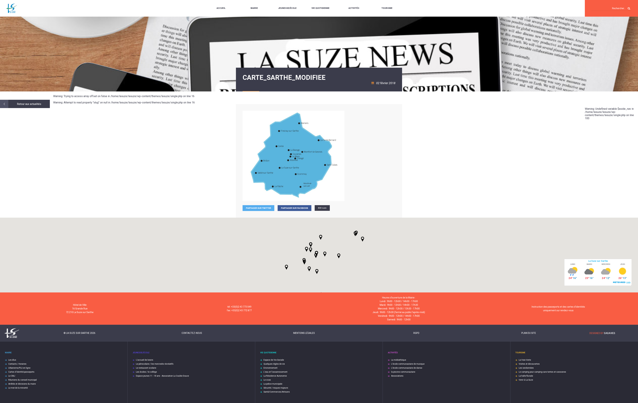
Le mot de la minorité (18, 388)
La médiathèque (398, 360)
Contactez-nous (192, 333)
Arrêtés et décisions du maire (22, 384)
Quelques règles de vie (274, 364)
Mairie (254, 8)
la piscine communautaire (403, 372)
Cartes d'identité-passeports (21, 372)
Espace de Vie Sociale (274, 360)
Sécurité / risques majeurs (276, 388)
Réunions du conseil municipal (22, 380)
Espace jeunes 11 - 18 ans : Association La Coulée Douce (162, 376)
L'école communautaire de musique (408, 364)
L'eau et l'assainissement (275, 372)
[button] (324, 254)
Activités (353, 8)
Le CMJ (11, 376)
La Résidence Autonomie (275, 376)
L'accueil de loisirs (144, 360)
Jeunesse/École (287, 8)
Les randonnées (526, 368)
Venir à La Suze (526, 380)
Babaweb (609, 333)
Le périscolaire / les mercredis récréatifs (154, 364)
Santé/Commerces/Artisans (277, 392)
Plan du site (528, 333)
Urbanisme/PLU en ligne (19, 368)
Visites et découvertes (529, 364)
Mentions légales (304, 333)
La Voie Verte (525, 360)
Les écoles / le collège (146, 372)
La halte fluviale (526, 376)
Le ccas (267, 380)
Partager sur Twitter (258, 208)
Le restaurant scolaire (146, 368)
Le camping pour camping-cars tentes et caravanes (542, 372)
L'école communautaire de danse (406, 368)
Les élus (12, 360)
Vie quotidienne (320, 8)
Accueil (220, 8)
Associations (397, 376)
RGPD (416, 333)
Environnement (270, 368)
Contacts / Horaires (17, 364)
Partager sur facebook (294, 208)
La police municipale (273, 384)
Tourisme (386, 8)
